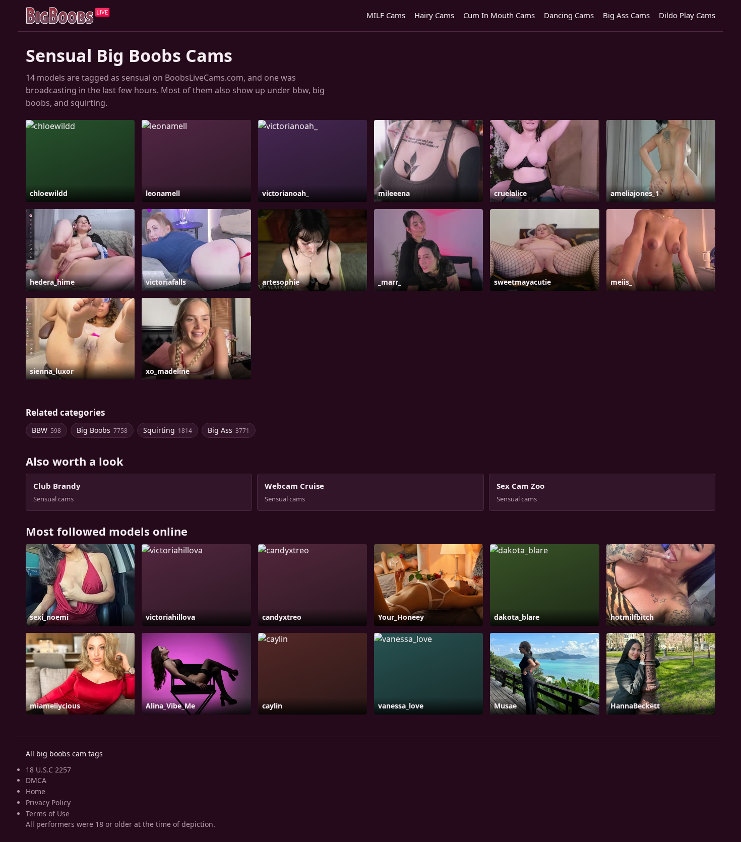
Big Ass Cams (626, 15)
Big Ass (229, 430)
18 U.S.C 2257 (48, 769)
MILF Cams (385, 15)
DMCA (36, 780)
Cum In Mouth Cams (499, 15)
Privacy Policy (48, 802)
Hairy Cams (434, 15)
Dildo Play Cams (687, 15)
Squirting (167, 430)
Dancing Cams (569, 15)
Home (35, 791)
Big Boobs (102, 430)
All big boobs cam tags (64, 753)
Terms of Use (48, 813)
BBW (46, 430)
